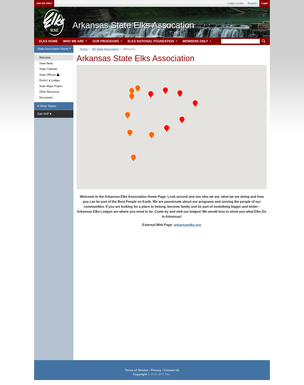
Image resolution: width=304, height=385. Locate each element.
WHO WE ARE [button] (74, 41)
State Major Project (50, 86)
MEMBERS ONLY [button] (196, 41)
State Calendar (48, 68)
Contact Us (171, 370)
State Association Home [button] (52, 48)
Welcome (44, 57)
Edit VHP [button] (43, 113)
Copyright (140, 374)
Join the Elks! (44, 3)
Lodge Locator (235, 3)
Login (264, 3)
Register (252, 3)
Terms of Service (136, 370)
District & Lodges (49, 80)
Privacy (156, 370)
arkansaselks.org (187, 225)
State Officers (48, 74)
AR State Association (105, 49)
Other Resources (49, 91)
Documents (46, 97)
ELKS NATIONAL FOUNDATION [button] (151, 41)
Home (84, 49)
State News (46, 63)
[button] (150, 95)
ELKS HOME (48, 41)
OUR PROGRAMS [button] (106, 41)
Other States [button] (47, 106)
